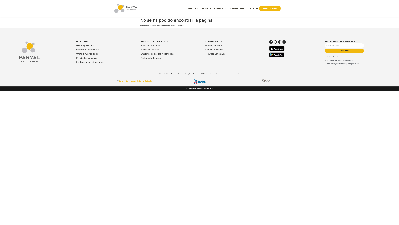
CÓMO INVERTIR (236, 8)
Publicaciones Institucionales (90, 62)
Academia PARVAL (214, 45)
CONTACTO (253, 8)
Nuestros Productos (150, 45)
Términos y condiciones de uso (203, 88)
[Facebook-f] (284, 42)
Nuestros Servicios (150, 49)
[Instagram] (279, 42)
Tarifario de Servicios (151, 58)
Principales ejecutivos (86, 58)
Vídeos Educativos (214, 49)
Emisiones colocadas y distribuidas (157, 54)
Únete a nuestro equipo (88, 54)
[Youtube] (275, 42)
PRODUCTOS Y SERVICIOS (214, 8)
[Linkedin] (271, 42)
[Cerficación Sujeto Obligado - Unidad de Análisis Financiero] (134, 81)
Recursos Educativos (215, 54)
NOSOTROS (193, 8)
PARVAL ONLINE (269, 8)
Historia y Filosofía (85, 45)
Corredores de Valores (87, 49)
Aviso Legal (189, 88)
